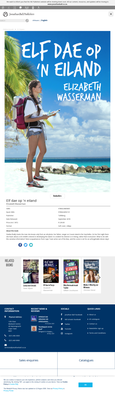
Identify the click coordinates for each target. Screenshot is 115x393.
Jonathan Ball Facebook (73, 315)
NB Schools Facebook (73, 319)
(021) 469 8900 (14, 340)
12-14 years (20, 29)
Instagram (68, 333)
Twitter (67, 324)
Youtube (68, 329)
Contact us (93, 324)
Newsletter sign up (96, 328)
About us (92, 315)
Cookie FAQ (14, 384)
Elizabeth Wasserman (16, 204)
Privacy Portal (8, 391)
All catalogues (94, 319)
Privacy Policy (58, 388)
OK (85, 385)
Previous (22, 277)
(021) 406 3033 (14, 336)
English (44, 20)
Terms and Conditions (97, 333)
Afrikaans (36, 20)
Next (99, 277)
